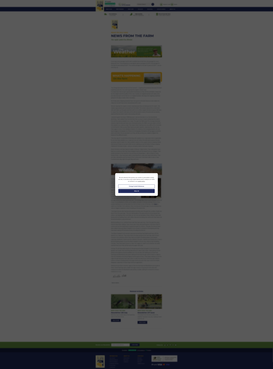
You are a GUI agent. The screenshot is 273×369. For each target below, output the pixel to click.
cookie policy (141, 181)
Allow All (136, 191)
